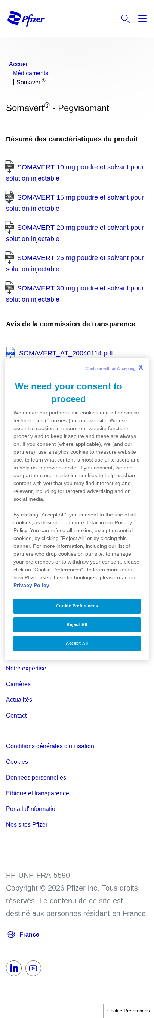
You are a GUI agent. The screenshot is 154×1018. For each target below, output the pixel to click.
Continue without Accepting (114, 367)
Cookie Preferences (128, 1011)
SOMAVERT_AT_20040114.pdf (66, 353)
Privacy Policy (31, 585)
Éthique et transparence (37, 793)
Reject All (77, 624)
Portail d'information (32, 809)
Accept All (77, 643)
